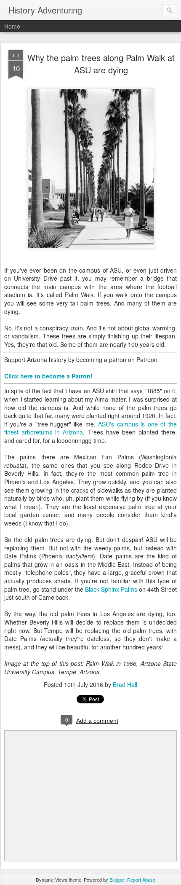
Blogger (117, 879)
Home (12, 26)
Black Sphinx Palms (111, 589)
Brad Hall (125, 684)
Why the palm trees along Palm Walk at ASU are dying (101, 63)
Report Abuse (141, 879)
